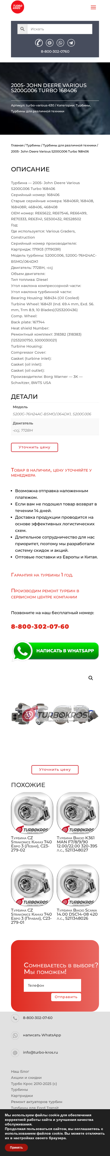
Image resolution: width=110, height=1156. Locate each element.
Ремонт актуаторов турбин (36, 1101)
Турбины (83, 105)
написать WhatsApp (42, 1035)
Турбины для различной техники (37, 111)
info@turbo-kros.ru (40, 1052)
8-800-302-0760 (55, 51)
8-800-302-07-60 (40, 626)
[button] (90, 678)
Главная (17, 145)
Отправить (66, 997)
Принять (16, 1148)
